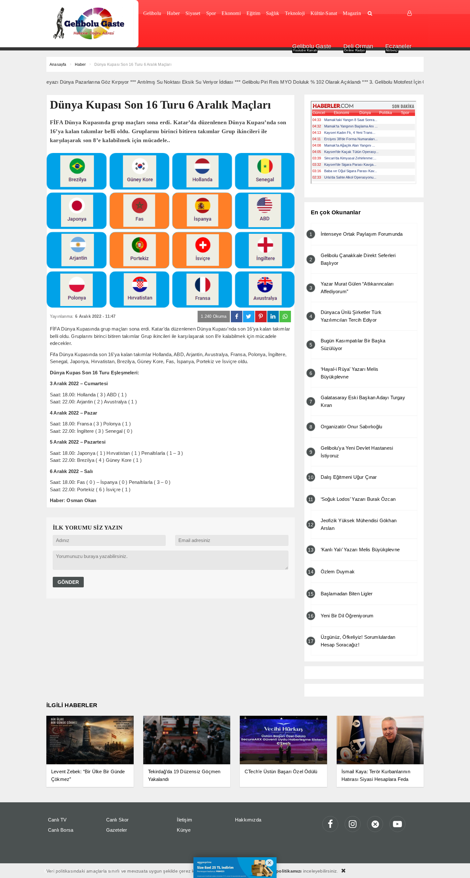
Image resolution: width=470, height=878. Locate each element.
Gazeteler (116, 830)
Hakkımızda (248, 819)
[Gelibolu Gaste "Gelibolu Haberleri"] (90, 23)
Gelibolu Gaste (311, 46)
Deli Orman (358, 46)
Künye (184, 830)
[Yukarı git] (457, 865)
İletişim (184, 819)
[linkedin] (273, 316)
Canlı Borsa (60, 830)
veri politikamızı (284, 871)
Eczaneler (398, 46)
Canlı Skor (117, 819)
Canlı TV (57, 819)
